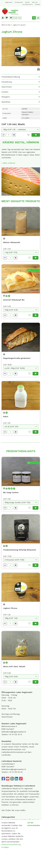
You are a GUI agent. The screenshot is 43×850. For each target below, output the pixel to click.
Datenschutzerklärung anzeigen (11, 845)
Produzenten (19, 2)
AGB (22, 810)
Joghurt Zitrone (10, 608)
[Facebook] (3, 778)
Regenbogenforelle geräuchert (16, 358)
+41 (10, 734)
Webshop (18, 786)
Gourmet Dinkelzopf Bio (13, 300)
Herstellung (7, 82)
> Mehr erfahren (8, 163)
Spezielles (6, 102)
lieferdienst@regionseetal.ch (14, 732)
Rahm (5, 416)
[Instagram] (12, 778)
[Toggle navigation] (38, 18)
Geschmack (7, 87)
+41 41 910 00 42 (15, 772)
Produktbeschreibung (11, 77)
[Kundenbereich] (3, 17)
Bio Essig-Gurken (10, 492)
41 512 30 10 (17, 734)
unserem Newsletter (13, 744)
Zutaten (5, 92)
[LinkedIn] (16, 778)
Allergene (6, 97)
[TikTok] (20, 778)
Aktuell (27, 2)
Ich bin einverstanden (33, 824)
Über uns (35, 2)
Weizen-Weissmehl (11, 242)
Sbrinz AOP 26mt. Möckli (14, 666)
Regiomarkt (8, 2)
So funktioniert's (27, 4)
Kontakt (37, 4)
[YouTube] (7, 778)
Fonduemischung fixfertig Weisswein (19, 550)
